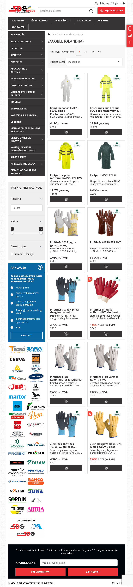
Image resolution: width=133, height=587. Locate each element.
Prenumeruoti (40, 572)
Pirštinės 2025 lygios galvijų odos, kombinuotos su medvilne (63, 244)
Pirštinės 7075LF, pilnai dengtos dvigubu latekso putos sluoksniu (65, 311)
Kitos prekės (18, 157)
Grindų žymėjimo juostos (21, 139)
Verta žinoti (63, 20)
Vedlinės (16, 121)
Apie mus (102, 20)
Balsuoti (26, 335)
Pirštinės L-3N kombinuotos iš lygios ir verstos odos (65, 378)
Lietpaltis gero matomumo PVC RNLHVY (66, 176)
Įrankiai (16, 101)
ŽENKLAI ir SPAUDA (22, 85)
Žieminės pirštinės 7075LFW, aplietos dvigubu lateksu (62, 445)
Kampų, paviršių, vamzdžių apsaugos (23, 149)
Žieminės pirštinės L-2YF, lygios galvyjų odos (106, 445)
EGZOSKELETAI (19, 108)
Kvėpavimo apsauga (23, 78)
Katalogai (84, 20)
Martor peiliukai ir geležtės (23, 93)
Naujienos (18, 20)
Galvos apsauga (21, 41)
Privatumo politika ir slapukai (31, 550)
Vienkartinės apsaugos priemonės (25, 130)
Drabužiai (17, 48)
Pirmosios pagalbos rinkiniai (23, 172)
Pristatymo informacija (106, 550)
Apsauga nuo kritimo (19, 70)
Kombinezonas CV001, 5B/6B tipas (64, 109)
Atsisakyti (92, 572)
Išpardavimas (39, 20)
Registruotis (118, 3)
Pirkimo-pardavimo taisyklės (76, 550)
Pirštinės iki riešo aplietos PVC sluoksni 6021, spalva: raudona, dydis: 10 (104, 311)
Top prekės (17, 34)
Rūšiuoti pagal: (57, 61)
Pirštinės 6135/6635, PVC (105, 242)
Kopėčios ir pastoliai (24, 115)
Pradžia (56, 34)
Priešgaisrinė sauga (23, 163)
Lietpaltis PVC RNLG (103, 175)
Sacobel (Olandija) (71, 34)
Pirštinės (16, 62)
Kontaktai (18, 27)
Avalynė (16, 55)
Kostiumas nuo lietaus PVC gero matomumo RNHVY (104, 109)
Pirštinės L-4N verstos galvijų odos (104, 378)
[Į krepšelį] (66, 132)
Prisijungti (105, 3)
